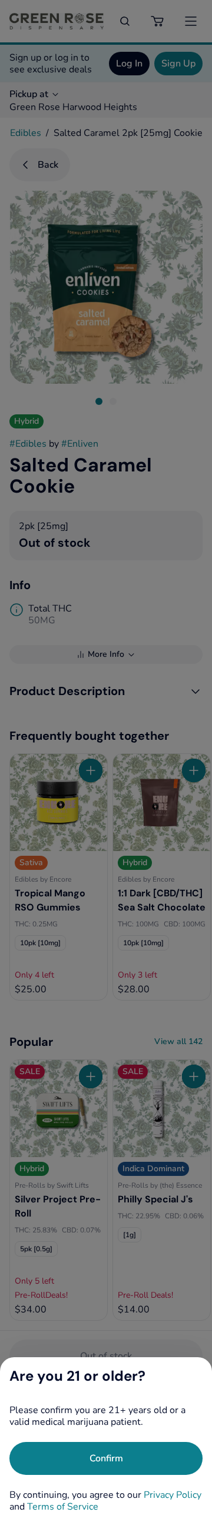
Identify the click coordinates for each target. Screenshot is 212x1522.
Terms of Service (62, 1506)
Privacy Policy (172, 1494)
